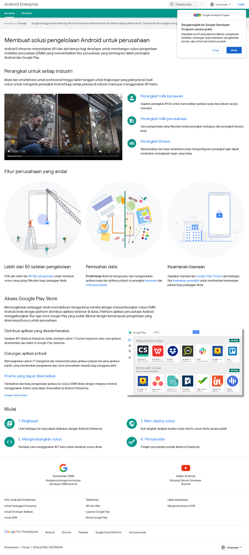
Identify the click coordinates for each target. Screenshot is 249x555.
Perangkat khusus (155, 141)
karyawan (151, 280)
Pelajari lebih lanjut (15, 395)
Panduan (26, 13)
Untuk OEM (10, 517)
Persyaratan (11, 547)
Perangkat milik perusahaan (164, 119)
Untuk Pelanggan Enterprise (20, 505)
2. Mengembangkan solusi (40, 439)
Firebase (83, 532)
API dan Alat (93, 505)
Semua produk (137, 532)
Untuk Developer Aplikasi (18, 511)
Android (50, 532)
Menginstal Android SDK (181, 505)
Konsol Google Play (97, 517)
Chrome (66, 532)
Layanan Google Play (98, 511)
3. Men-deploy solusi (158, 421)
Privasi (26, 547)
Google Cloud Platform (109, 532)
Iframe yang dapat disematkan (30, 376)
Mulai (234, 50)
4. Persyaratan (153, 439)
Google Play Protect (209, 276)
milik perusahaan (96, 285)
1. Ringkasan (28, 421)
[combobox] (186, 4)
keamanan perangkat (186, 280)
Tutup (215, 50)
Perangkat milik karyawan (162, 96)
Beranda (9, 13)
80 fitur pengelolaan (41, 276)
